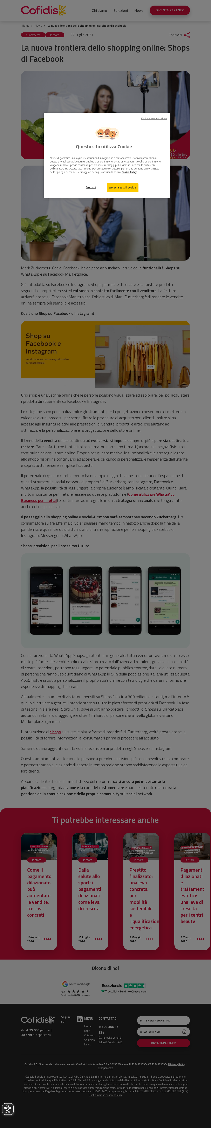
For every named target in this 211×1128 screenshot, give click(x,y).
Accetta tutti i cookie (122, 187)
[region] (107, 155)
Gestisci (91, 187)
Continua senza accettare (154, 118)
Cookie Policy (129, 172)
